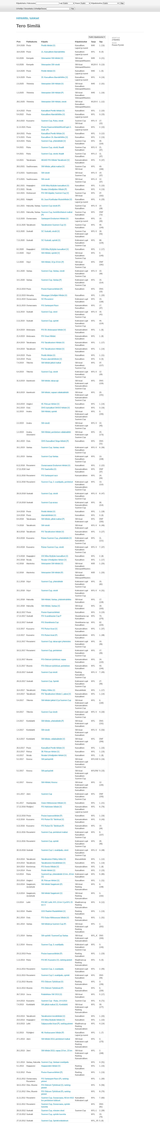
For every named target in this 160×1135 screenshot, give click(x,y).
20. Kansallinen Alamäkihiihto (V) (54, 77)
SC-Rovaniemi (47, 299)
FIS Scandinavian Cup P (51, 616)
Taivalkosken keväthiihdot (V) (53, 1016)
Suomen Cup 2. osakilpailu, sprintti (55, 975)
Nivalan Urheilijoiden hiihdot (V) (53, 560)
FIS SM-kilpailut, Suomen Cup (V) (55, 193)
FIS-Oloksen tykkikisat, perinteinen (55, 666)
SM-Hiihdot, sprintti (49, 411)
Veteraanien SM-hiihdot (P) (52, 572)
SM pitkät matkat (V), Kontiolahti (54, 1004)
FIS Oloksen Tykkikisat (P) (52, 988)
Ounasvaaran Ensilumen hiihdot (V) (55, 465)
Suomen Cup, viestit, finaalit (52, 147)
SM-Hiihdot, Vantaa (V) (50, 606)
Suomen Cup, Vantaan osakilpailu (55, 1062)
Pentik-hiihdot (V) (48, 45)
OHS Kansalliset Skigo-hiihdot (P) (55, 441)
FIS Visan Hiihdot (48, 336)
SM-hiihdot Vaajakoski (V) (51, 893)
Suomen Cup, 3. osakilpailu (52, 944)
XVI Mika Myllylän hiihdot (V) (53, 1020)
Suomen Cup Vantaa (49, 456)
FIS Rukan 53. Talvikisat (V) (52, 819)
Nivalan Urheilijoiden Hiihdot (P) (54, 189)
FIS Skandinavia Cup (49, 622)
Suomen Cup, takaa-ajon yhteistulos (56, 641)
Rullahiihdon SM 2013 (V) (51, 994)
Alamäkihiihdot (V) (48, 515)
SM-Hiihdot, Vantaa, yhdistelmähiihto (56, 599)
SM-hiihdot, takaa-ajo (49, 381)
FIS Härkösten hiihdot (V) (51, 807)
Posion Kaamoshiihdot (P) (51, 289)
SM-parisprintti (47, 759)
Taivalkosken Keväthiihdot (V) (53, 863)
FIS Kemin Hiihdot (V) (50, 867)
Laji (61, 3)
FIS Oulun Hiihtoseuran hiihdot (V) (55, 917)
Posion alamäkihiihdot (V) (51, 359)
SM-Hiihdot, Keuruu (49, 782)
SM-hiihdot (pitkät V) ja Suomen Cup (56, 700)
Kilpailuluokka (96, 3)
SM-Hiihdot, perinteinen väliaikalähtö (56, 432)
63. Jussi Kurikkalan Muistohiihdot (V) (56, 199)
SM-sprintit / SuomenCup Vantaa (54, 935)
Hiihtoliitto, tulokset (27, 18)
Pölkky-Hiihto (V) (48, 690)
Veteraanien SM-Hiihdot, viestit (53, 102)
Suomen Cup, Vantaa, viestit (52, 271)
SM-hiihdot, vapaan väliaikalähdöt (54, 392)
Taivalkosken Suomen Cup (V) (53, 225)
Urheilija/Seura (40, 8)
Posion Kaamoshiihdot (50, 612)
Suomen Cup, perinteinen (51, 650)
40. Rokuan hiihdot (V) (50, 404)
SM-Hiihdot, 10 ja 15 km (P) (52, 262)
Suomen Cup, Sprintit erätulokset (54, 1121)
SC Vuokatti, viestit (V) (50, 231)
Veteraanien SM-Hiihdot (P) (52, 93)
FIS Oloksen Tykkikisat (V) (52, 982)
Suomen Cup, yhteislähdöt (52, 581)
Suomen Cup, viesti (49, 312)
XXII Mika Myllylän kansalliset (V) (55, 249)
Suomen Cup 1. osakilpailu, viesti (54, 850)
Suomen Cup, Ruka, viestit (52, 121)
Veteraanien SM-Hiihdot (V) (52, 84)
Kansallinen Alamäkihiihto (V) (53, 114)
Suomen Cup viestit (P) (50, 206)
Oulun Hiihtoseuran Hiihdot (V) (53, 803)
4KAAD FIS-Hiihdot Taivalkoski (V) (55, 160)
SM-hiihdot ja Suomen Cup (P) (53, 924)
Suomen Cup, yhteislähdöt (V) (53, 141)
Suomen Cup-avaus (49, 502)
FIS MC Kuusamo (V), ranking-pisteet (56, 960)
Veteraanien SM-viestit (50, 64)
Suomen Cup (46, 794)
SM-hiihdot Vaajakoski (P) (51, 884)
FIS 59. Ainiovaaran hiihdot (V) (53, 330)
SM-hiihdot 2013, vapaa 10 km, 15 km (56, 1050)
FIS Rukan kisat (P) (49, 635)
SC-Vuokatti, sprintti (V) (50, 240)
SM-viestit (45, 173)
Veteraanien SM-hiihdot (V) (52, 58)
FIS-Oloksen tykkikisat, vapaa (53, 659)
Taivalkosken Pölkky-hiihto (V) (53, 859)
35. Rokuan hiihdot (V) (50, 880)
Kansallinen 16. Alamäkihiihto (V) (54, 137)
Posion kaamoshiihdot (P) (51, 816)
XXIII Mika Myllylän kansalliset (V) (55, 185)
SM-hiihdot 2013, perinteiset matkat (55, 1039)
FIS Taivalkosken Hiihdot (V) (52, 342)
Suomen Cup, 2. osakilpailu (52, 969)
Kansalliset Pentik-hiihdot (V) (53, 111)
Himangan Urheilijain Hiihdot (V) (54, 295)
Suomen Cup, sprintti (49, 321)
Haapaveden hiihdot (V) (50, 1066)
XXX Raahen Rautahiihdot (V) (53, 911)
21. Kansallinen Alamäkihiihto (53, 52)
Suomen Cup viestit (49, 672)
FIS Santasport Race (49, 305)
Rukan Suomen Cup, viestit (52, 547)
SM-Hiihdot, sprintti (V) (50, 253)
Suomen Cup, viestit (49, 372)
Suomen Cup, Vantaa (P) (51, 280)
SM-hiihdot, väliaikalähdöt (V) (53, 739)
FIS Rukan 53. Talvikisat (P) (52, 826)
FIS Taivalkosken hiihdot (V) (52, 532)
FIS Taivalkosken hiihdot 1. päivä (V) (56, 694)
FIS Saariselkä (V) (48, 469)
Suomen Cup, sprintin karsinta (53, 1114)
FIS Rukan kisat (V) (49, 629)
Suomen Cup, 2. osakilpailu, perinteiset (57, 482)
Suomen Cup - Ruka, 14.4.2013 (54, 1001)
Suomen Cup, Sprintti (50, 681)
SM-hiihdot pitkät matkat (51, 363)
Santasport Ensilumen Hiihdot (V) (54, 218)
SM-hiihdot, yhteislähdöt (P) (52, 721)
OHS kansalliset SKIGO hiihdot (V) (55, 408)
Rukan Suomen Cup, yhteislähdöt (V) (56, 538)
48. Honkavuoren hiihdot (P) (52, 1032)
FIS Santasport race (49, 475)
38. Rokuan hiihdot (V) (50, 752)
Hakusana (31, 3)
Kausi (77, 3)
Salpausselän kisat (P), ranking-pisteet (57, 1023)
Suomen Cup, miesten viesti (52, 1110)
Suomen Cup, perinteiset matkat (54, 832)
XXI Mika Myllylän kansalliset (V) (54, 556)
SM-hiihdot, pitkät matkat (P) (52, 519)
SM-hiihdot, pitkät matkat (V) (52, 166)
